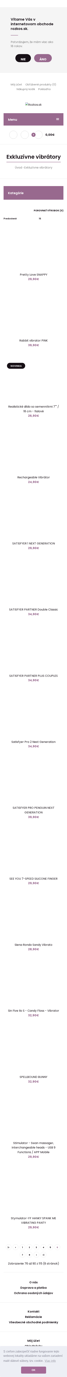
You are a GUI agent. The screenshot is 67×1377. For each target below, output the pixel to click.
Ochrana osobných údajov (33, 1293)
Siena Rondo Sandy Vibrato (33, 945)
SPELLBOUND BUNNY (33, 1077)
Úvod (18, 167)
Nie (23, 59)
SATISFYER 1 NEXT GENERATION (33, 543)
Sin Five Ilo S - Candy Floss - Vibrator (33, 1011)
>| (43, 1254)
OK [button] (33, 1370)
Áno (42, 59)
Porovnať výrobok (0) (48, 210)
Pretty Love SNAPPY (33, 275)
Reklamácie (33, 1317)
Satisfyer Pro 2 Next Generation (33, 742)
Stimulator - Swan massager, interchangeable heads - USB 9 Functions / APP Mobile (33, 1147)
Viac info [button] (50, 1360)
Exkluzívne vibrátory (38, 167)
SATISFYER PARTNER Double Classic (33, 609)
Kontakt (33, 1311)
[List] (10, 210)
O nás (33, 1282)
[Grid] (5, 210)
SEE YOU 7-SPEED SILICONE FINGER (33, 879)
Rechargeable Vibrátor (33, 477)
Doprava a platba (33, 1288)
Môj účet (16, 84)
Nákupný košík (26, 89)
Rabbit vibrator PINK (33, 340)
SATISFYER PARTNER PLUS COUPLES (33, 676)
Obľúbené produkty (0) (40, 84)
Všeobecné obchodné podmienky (33, 1322)
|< (8, 1247)
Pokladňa (44, 89)
